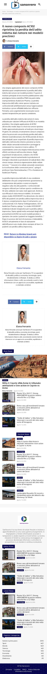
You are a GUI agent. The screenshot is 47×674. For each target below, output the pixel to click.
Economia (6, 413)
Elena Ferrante (13, 41)
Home (4, 11)
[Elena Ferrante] (4, 41)
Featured (20, 490)
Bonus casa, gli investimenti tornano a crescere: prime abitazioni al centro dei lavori (30, 408)
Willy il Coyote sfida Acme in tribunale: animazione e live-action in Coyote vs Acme (21, 385)
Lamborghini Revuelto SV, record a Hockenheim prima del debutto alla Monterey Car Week (30, 495)
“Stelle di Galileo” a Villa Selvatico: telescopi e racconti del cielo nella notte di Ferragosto (30, 420)
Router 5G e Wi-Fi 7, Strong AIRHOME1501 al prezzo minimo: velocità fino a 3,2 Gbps (29, 395)
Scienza (5, 380)
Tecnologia (10, 11)
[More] (31, 46)
